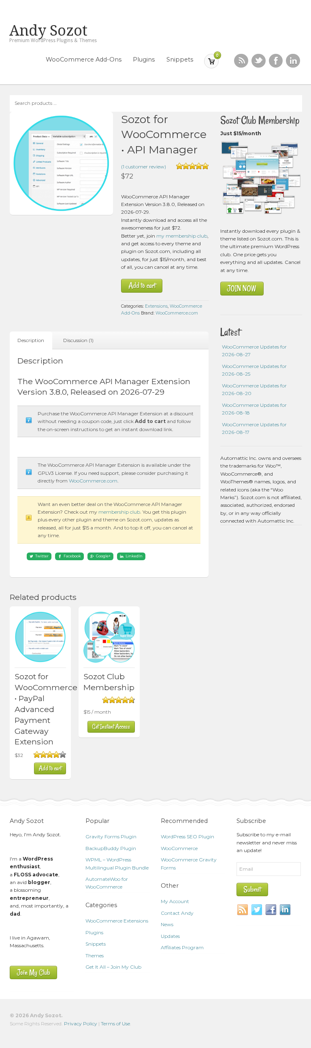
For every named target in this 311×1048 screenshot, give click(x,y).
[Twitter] (257, 910)
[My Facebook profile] (276, 61)
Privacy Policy (80, 1023)
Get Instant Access (111, 727)
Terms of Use (115, 1023)
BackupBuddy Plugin (110, 848)
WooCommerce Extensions (116, 921)
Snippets (179, 59)
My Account (175, 901)
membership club (119, 512)
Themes (94, 955)
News (167, 924)
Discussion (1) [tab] (78, 340)
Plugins (144, 59)
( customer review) (143, 167)
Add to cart (142, 285)
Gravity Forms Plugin (110, 836)
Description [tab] (30, 340)
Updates (170, 936)
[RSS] (241, 61)
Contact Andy (177, 913)
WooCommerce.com (177, 313)
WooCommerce (179, 848)
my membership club (181, 236)
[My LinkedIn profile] (293, 61)
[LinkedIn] (285, 910)
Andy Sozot (48, 30)
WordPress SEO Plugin (187, 836)
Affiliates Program (182, 947)
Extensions (156, 306)
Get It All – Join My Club (113, 967)
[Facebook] (271, 910)
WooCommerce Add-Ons (83, 59)
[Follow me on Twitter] (258, 61)
